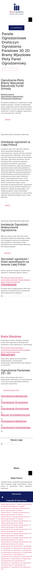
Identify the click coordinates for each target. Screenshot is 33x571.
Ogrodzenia (8, 284)
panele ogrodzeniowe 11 (22, 517)
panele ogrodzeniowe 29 (22, 542)
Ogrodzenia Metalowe (14, 421)
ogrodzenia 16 (27, 556)
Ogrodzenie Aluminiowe (15, 408)
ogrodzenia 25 (9, 565)
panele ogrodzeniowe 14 (22, 521)
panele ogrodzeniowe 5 (21, 508)
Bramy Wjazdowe (11, 336)
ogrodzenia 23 (17, 563)
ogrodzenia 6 (7, 550)
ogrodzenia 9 (7, 552)
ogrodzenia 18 (17, 558)
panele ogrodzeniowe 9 (9, 514)
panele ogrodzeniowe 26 (22, 538)
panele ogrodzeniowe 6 (9, 510)
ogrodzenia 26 (20, 565)
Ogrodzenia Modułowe (14, 396)
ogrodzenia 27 (6, 567)
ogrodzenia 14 (5, 556)
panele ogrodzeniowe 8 (21, 512)
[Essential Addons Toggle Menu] (30, 19)
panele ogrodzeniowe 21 (9, 531)
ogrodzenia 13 (19, 554)
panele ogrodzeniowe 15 (9, 523)
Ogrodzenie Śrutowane (14, 402)
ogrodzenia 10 (18, 552)
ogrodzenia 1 (18, 546)
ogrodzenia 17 (6, 558)
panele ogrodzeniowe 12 (9, 519)
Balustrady (8, 354)
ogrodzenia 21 (19, 561)
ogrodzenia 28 (17, 567)
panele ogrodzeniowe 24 (9, 535)
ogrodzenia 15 (16, 556)
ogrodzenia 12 (8, 554)
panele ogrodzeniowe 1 (8, 504)
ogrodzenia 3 (7, 548)
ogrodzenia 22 (6, 563)
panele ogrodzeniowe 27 (9, 540)
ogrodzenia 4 (17, 548)
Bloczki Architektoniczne (15, 414)
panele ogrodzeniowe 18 (9, 527)
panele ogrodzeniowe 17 (22, 525)
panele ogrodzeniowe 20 (22, 529)
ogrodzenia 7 (17, 550)
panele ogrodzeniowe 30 (9, 544)
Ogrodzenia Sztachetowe (15, 427)
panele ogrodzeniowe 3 (11, 506)
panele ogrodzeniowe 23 (22, 533)
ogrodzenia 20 (8, 561)
